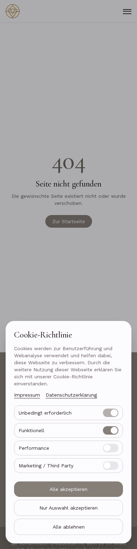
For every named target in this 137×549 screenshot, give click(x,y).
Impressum (27, 395)
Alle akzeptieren (68, 489)
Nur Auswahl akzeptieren (68, 508)
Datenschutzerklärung (71, 395)
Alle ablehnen (69, 527)
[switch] (110, 413)
